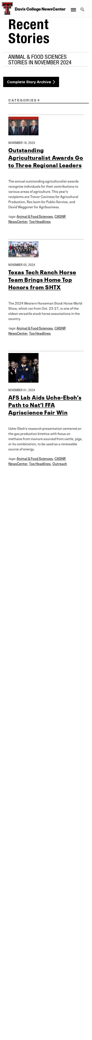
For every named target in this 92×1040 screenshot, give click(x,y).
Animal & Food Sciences (35, 216)
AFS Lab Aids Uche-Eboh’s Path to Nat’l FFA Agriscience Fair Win (45, 404)
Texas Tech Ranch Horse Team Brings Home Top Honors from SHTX (42, 279)
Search (83, 7)
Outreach (59, 463)
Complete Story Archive (29, 82)
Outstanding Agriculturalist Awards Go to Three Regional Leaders (45, 157)
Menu (73, 7)
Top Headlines (40, 221)
